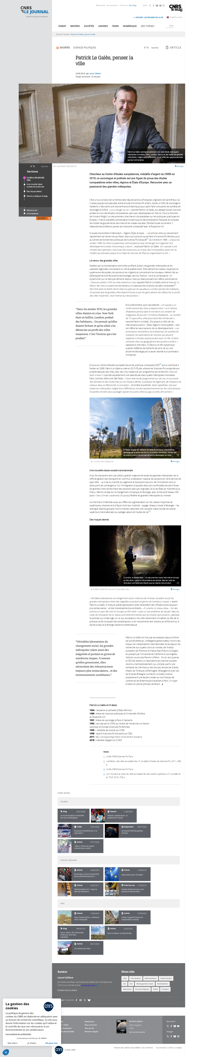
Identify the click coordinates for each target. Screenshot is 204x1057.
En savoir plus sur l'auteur (67, 990)
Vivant (62, 26)
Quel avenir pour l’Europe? (132, 875)
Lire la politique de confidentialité (18, 1034)
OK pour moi (51, 1043)
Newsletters (89, 1021)
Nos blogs (133, 5)
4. (104, 773)
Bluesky (157, 5)
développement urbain (144, 984)
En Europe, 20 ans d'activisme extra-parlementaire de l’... (86, 875)
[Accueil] (34, 10)
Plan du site (89, 1028)
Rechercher (100, 5)
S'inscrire (124, 5)
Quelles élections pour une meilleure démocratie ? (132, 890)
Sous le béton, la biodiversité (119, 933)
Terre (115, 26)
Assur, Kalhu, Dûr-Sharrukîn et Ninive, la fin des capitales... (72, 935)
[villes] (64, 917)
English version (176, 17)
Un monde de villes (82, 948)
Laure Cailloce (95, 73)
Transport (165, 989)
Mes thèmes (147, 26)
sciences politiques (84, 47)
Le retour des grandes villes (35, 178)
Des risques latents (34, 191)
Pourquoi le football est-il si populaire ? (85, 832)
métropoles (127, 989)
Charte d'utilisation (64, 1028)
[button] (5, 1052)
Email (178, 1036)
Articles (66, 34)
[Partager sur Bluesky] (174, 1036)
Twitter (150, 5)
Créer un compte (175, 1047)
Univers (103, 26)
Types (171, 25)
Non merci (12, 1043)
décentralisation (151, 978)
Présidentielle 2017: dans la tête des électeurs (85, 890)
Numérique (130, 26)
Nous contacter (91, 1025)
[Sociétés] (98, 816)
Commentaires (32, 213)
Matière (75, 26)
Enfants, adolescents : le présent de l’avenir (118, 816)
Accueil (59, 34)
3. (104, 769)
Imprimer (44, 166)
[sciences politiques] (64, 874)
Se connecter (112, 5)
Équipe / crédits (62, 1025)
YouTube (160, 5)
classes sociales (166, 978)
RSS (163, 5)
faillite (155, 989)
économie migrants (142, 989)
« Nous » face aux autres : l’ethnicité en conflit (84, 847)
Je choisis (32, 1043)
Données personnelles (65, 1031)
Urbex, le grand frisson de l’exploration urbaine (132, 918)
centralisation (136, 978)
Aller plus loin (32, 210)
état (131, 984)
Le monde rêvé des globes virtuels (132, 832)
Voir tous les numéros (137, 1032)
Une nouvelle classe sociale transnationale (35, 185)
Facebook (153, 5)
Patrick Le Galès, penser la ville (83, 34)
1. (104, 756)
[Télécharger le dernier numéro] (121, 1026)
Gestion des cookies (122, 1047)
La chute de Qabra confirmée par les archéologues (72, 816)
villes (125, 978)
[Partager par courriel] (82, 1000)
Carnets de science (89, 985)
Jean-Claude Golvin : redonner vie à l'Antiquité (86, 918)
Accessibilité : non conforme (142, 1047)
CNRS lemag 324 (135, 1025)
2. (104, 761)
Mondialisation (162, 984)
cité (124, 984)
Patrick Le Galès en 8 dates (37, 196)
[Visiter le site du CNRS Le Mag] (175, 8)
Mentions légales (91, 1031)
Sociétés (89, 26)
